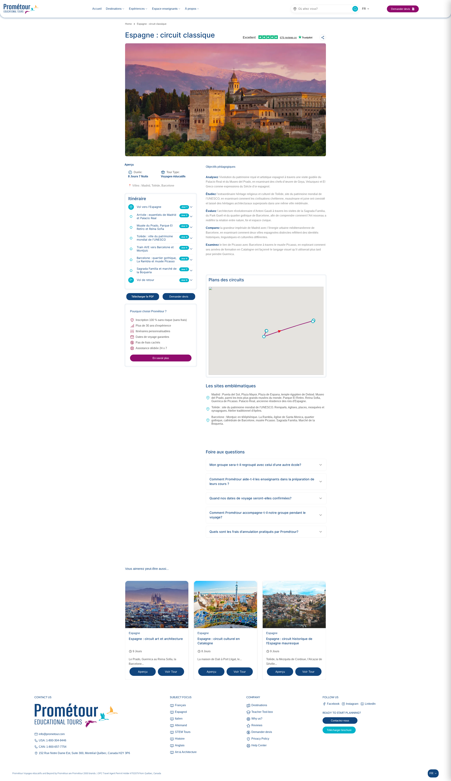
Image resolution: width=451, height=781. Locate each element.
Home (128, 23)
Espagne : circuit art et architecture (156, 639)
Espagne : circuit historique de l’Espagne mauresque (289, 641)
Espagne (134, 633)
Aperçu (142, 671)
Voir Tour (171, 671)
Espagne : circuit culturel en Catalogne (218, 641)
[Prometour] (21, 9)
